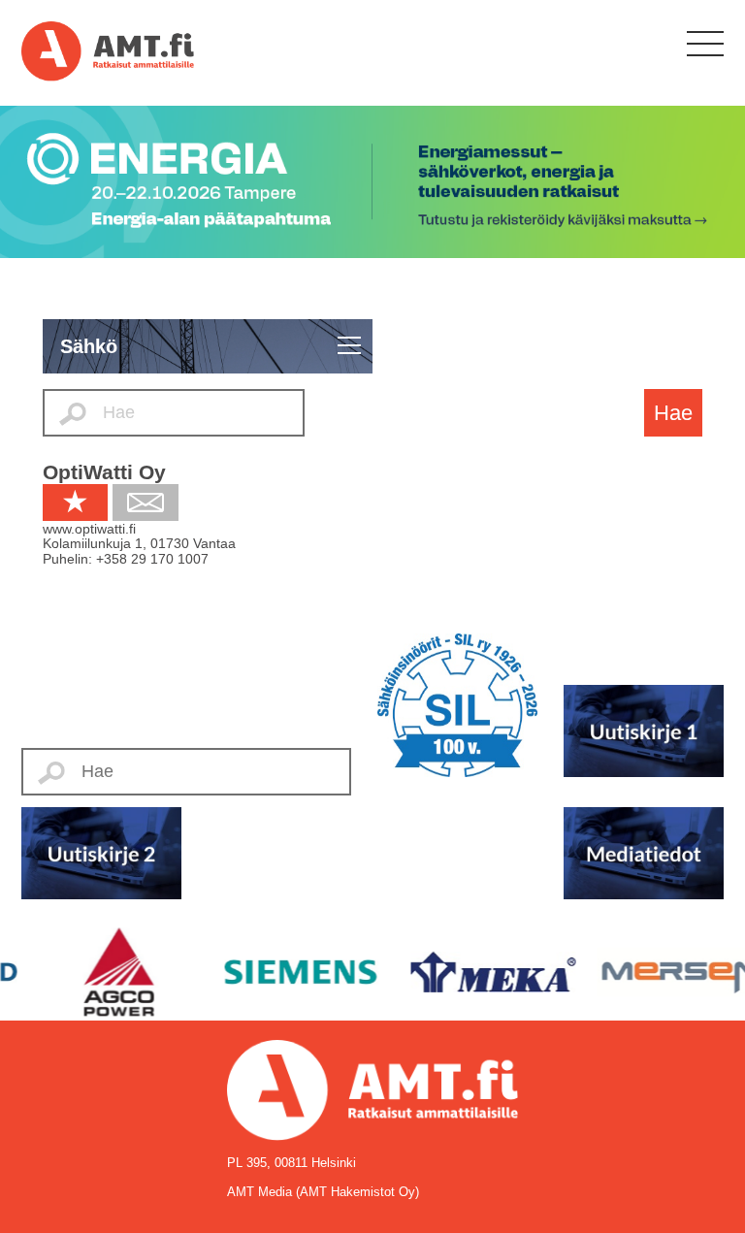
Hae (673, 413)
